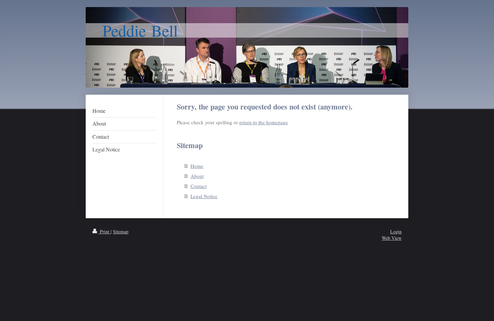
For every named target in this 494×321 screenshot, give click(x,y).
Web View (392, 238)
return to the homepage (263, 122)
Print (104, 231)
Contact (199, 186)
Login (396, 231)
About (197, 176)
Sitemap (120, 231)
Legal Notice (204, 196)
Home (197, 166)
